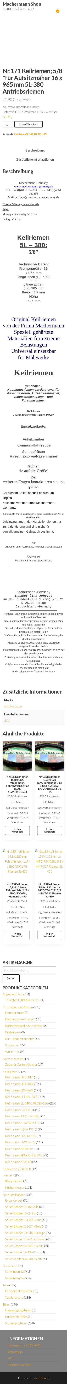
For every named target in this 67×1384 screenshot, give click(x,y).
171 (6, 720)
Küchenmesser (15, 1187)
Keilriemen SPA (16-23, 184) (23, 1155)
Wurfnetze (12, 1051)
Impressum (15, 1352)
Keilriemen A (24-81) (19, 1110)
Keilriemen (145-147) (19, 1077)
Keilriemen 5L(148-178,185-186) (30, 134)
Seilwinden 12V (15, 1271)
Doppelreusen (14, 1012)
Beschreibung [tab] (35, 150)
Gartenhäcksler (13, 1059)
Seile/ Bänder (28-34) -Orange (25, 1233)
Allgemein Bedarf (14, 994)
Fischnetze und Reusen (18, 1007)
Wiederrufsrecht (19, 1364)
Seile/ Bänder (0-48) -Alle (22, 1207)
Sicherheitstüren (16, 1323)
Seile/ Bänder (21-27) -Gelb (23, 1226)
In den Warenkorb (28, 124)
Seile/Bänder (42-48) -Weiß (23, 1259)
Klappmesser (14, 1181)
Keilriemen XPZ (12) (18, 1162)
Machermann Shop (22, 4)
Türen (6, 1304)
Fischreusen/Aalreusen (20, 1019)
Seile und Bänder (14, 1195)
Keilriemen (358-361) (17, 1169)
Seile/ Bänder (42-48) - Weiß (24, 1246)
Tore (6, 1285)
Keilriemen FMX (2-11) (20, 1142)
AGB (11, 1358)
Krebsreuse (13, 1032)
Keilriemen (10, 1072)
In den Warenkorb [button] (17, 830)
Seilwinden (10, 1266)
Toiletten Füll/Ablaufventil (22, 1000)
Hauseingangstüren (18, 1310)
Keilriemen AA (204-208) (21, 1123)
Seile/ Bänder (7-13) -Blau (22, 1252)
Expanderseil (14, 1200)
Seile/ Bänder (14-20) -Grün (23, 1220)
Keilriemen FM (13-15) (20, 1136)
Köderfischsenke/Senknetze (23, 1026)
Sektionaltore (14, 1297)
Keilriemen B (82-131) (19, 1129)
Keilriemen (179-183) (19, 1084)
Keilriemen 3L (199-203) (21, 1097)
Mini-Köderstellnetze (19, 1039)
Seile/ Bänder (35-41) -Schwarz (25, 1239)
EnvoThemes (41, 1378)
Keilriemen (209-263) (19, 1090)
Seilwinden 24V (15, 1278)
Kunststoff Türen (16, 1317)
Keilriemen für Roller (19, 1149)
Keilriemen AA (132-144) (21, 1116)
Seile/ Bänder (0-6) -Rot (20, 1213)
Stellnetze (12, 1045)
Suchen (11, 978)
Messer (8, 1175)
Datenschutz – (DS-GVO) (24, 1345)
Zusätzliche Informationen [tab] (35, 159)
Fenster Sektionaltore (19, 1291)
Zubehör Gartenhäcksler (21, 1064)
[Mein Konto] (52, 13)
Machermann (13, 706)
